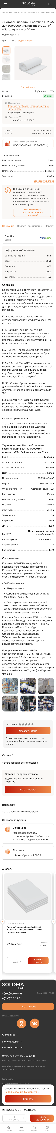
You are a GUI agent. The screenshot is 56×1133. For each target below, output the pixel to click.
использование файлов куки (21, 1092)
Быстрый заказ (28, 87)
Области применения (30, 226)
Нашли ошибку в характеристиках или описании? (32, 212)
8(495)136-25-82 (12, 998)
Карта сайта (7, 1079)
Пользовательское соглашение (15, 1083)
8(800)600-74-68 (12, 993)
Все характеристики (44, 180)
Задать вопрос (25, 40)
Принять (28, 1099)
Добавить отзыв (28, 730)
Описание (8, 226)
